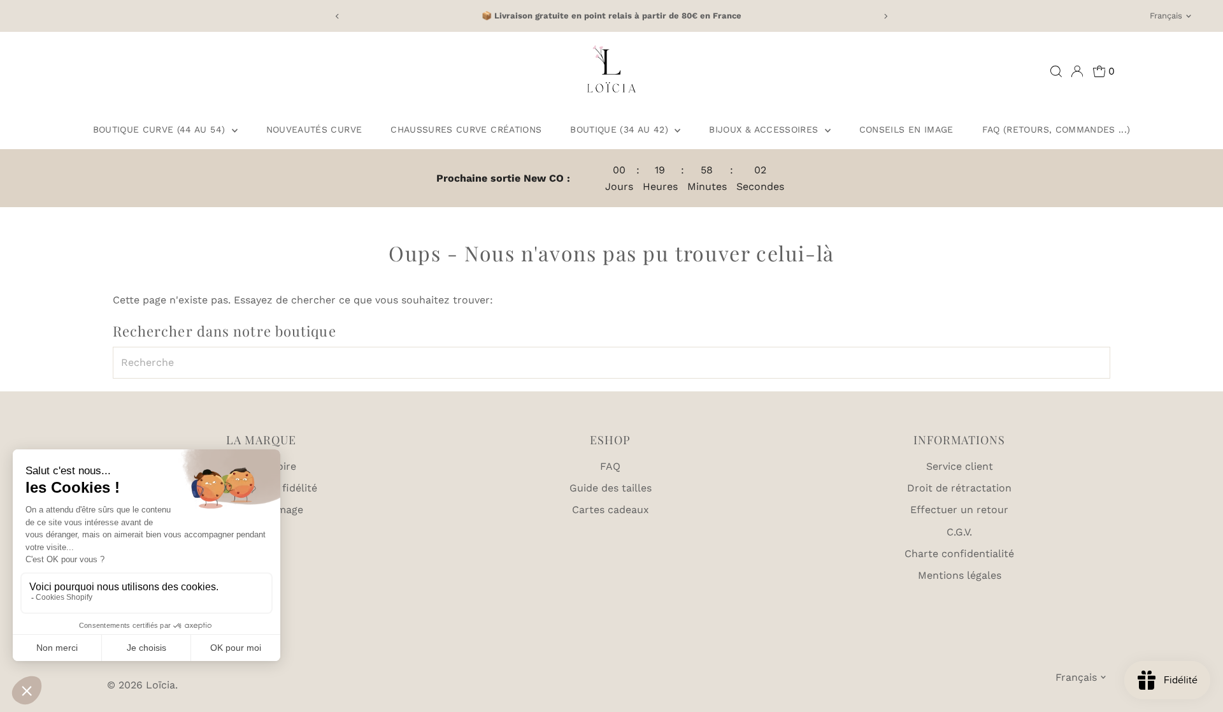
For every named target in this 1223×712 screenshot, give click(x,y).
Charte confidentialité (959, 554)
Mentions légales (959, 575)
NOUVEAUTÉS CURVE (314, 129)
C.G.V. (959, 532)
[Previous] (337, 16)
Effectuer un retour (959, 510)
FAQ (610, 466)
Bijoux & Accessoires (765, 129)
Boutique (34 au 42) (620, 129)
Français (1166, 15)
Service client (959, 466)
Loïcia (160, 685)
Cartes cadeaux (610, 510)
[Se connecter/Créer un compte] (1077, 71)
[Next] (885, 16)
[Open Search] (1056, 71)
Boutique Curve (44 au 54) (161, 129)
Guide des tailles (610, 488)
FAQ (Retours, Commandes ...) (1056, 129)
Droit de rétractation (959, 488)
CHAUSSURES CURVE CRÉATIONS (465, 129)
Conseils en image (906, 129)
